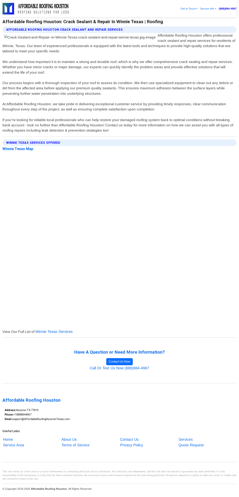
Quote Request (191, 445)
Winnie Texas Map (17, 149)
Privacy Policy (131, 445)
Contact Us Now (119, 361)
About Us (69, 439)
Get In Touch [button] (188, 8)
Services (186, 439)
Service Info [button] (207, 8)
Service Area (13, 445)
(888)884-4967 (228, 8)
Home (8, 439)
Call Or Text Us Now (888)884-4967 (119, 368)
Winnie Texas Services (54, 332)
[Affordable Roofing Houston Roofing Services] (35, 8)
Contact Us (129, 439)
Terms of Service (75, 445)
